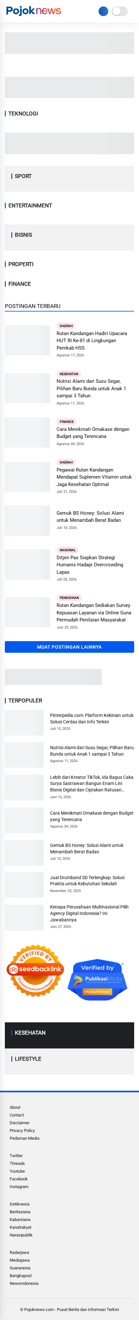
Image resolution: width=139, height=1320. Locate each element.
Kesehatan (69, 373)
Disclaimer (19, 1122)
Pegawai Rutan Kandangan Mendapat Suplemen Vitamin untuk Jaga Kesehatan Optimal (94, 477)
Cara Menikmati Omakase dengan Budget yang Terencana (93, 433)
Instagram (19, 1186)
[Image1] (69, 96)
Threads (17, 1163)
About (15, 1107)
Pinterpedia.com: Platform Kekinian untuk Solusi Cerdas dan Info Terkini (92, 718)
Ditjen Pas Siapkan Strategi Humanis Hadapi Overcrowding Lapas (90, 565)
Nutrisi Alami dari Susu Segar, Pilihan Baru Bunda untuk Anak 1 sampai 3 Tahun (91, 388)
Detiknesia (19, 1204)
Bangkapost (21, 1275)
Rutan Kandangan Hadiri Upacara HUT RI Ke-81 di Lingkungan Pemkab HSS (92, 341)
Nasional (68, 550)
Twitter (16, 1155)
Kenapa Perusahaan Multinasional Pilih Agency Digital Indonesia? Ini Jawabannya (89, 913)
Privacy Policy (22, 1130)
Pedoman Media (24, 1138)
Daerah (66, 326)
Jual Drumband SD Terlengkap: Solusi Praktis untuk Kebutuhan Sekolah (87, 881)
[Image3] (53, 683)
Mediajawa (20, 1260)
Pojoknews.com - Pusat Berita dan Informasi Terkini (71, 1309)
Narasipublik (21, 1235)
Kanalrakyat (20, 1227)
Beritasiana (20, 1211)
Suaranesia (20, 1267)
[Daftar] (103, 11)
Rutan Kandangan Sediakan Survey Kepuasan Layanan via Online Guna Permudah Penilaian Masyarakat (94, 612)
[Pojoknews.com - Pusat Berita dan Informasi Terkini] (34, 16)
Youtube (17, 1171)
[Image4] (69, 152)
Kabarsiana (20, 1219)
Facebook (19, 1178)
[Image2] (69, 52)
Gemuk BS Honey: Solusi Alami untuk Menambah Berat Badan (90, 516)
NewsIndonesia (24, 1283)
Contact (17, 1115)
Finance (67, 421)
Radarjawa (19, 1252)
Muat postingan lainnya (69, 647)
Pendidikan (69, 598)
